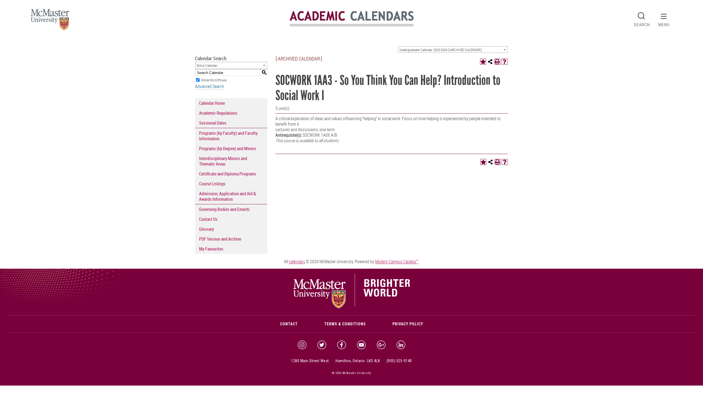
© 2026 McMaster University (351, 373)
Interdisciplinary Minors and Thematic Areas (223, 161)
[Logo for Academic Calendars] (352, 25)
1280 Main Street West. (310, 361)
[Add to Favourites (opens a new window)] (483, 62)
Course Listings (212, 184)
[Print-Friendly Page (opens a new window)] (497, 62)
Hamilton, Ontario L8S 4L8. (358, 361)
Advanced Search (209, 86)
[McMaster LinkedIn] (401, 344)
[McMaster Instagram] (302, 344)
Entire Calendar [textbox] (207, 65)
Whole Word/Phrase (214, 80)
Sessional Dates (212, 123)
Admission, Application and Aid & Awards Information (227, 196)
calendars (297, 261)
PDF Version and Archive (220, 239)
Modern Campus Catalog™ (396, 261)
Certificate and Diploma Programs (227, 174)
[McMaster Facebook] (341, 344)
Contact (289, 324)
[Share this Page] (490, 62)
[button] (664, 19)
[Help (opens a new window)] (504, 62)
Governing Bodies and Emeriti (224, 209)
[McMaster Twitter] (321, 344)
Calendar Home (212, 103)
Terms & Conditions (345, 324)
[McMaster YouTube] (361, 344)
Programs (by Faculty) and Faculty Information (228, 136)
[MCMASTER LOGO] (50, 21)
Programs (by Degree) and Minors (227, 148)
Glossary (206, 229)
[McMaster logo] (351, 307)
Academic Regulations (218, 113)
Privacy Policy (407, 324)
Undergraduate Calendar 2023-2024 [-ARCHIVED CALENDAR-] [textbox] (441, 49)
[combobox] (453, 49)
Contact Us (208, 219)
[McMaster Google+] (381, 344)
